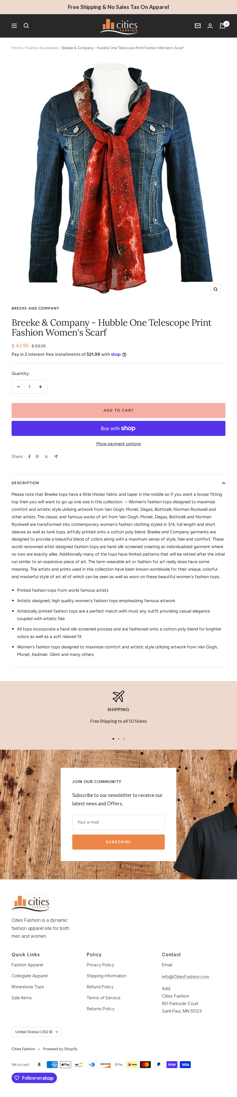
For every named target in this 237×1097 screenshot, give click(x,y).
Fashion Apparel (27, 964)
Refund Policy (100, 986)
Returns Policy (100, 1008)
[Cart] (222, 25)
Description (25, 483)
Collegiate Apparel (30, 975)
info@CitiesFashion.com (185, 976)
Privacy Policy (100, 964)
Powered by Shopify (60, 1049)
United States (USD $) (34, 1032)
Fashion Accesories (42, 48)
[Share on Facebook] (29, 457)
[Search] (26, 25)
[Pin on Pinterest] (37, 457)
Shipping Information (106, 975)
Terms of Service (104, 997)
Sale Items (22, 997)
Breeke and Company (35, 308)
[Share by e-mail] (56, 456)
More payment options (118, 443)
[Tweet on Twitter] (46, 457)
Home (17, 48)
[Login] (210, 25)
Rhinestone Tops (28, 986)
